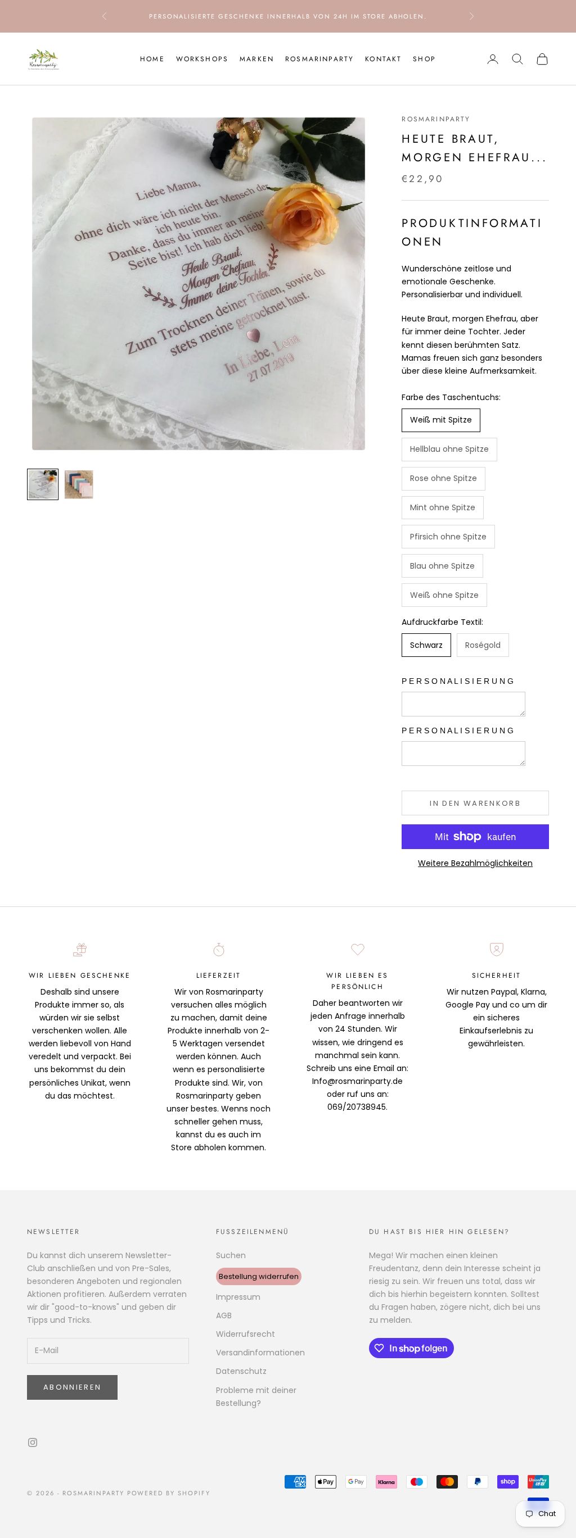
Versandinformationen (260, 1352)
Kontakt (383, 59)
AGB (224, 1315)
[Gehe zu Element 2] (78, 484)
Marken (257, 59)
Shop (424, 59)
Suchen (231, 1255)
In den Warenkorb (475, 803)
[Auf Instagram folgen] (32, 1442)
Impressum (238, 1297)
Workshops (202, 59)
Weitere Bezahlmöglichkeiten (475, 863)
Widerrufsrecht (245, 1334)
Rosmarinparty (319, 59)
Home (152, 59)
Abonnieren (72, 1387)
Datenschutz (241, 1371)
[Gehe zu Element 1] (42, 484)
